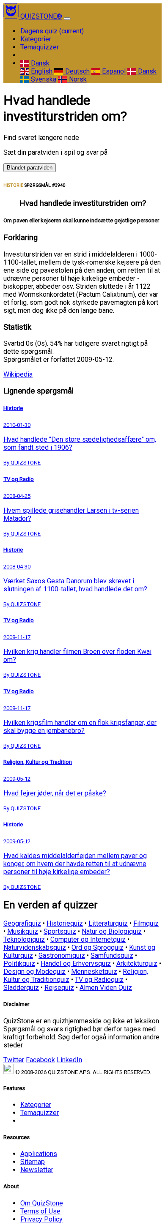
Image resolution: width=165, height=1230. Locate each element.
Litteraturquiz (108, 923)
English (40, 71)
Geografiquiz (22, 923)
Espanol (113, 71)
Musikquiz (22, 931)
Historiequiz (65, 923)
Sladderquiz (21, 988)
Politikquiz (19, 963)
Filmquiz (146, 923)
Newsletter (36, 1170)
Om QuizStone (41, 1203)
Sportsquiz (60, 931)
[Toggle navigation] (67, 18)
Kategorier (35, 39)
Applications (38, 1154)
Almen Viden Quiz (106, 988)
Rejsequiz (59, 988)
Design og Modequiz (34, 972)
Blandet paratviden (29, 167)
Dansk (39, 63)
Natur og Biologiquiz (112, 931)
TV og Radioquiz (99, 980)
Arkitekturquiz (136, 963)
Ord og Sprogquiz (98, 947)
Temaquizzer (39, 47)
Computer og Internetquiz (88, 939)
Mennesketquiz (94, 972)
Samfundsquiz (112, 955)
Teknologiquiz (24, 939)
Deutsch (76, 71)
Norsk (76, 79)
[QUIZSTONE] (11, 16)
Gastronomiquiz (61, 955)
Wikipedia (18, 374)
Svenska (42, 79)
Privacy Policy (41, 1219)
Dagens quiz (52, 31)
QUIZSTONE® (41, 16)
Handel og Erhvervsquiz (76, 963)
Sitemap (32, 1162)
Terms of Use (40, 1211)
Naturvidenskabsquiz (34, 947)
